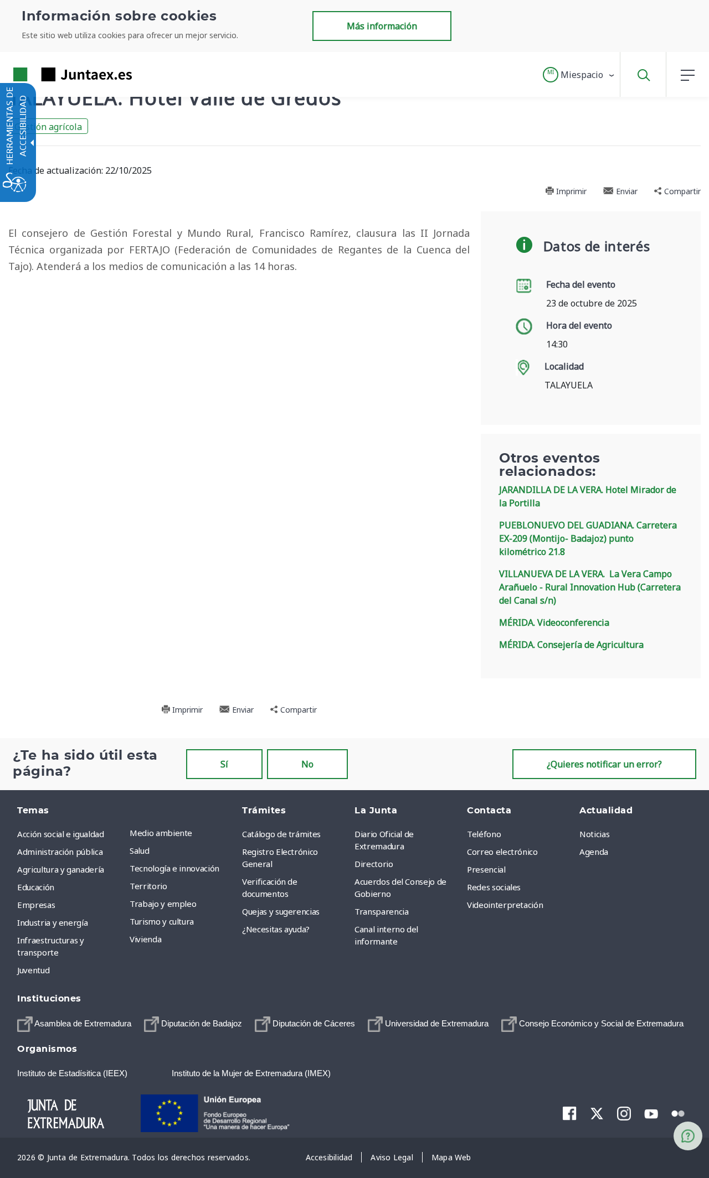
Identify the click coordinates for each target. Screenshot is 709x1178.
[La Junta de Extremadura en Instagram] (624, 1113)
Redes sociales (494, 886)
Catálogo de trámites (281, 833)
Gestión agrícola (48, 127)
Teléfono (484, 833)
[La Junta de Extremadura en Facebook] (569, 1113)
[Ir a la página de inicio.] (52, 74)
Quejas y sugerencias (281, 911)
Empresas (36, 904)
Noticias (594, 833)
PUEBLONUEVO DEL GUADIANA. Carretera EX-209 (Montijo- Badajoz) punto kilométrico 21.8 (588, 538)
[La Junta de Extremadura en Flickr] (678, 1112)
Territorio (148, 885)
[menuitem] (183, 833)
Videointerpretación (505, 904)
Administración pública (59, 851)
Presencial (486, 869)
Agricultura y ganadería (60, 869)
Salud (139, 850)
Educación (35, 886)
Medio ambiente (161, 832)
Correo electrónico (502, 851)
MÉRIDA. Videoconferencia (554, 622)
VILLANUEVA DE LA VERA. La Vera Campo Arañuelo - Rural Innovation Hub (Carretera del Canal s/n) (590, 587)
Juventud (33, 969)
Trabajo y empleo (163, 903)
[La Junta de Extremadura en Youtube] (651, 1112)
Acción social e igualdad (60, 833)
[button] (579, 75)
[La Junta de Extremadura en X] (596, 1113)
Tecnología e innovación (174, 868)
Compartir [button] (681, 191)
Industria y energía (52, 922)
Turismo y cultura (162, 921)
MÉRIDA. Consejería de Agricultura (571, 645)
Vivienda (145, 939)
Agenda (593, 851)
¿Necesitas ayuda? (276, 929)
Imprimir (570, 191)
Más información (382, 26)
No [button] (307, 764)
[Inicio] (75, 1113)
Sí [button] (224, 764)
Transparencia (381, 911)
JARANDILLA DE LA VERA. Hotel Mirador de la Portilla (587, 496)
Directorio (373, 863)
